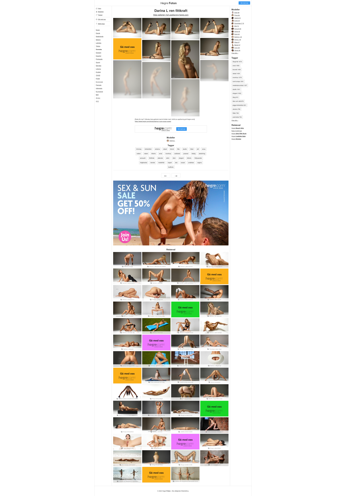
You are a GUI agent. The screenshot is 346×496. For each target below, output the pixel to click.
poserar (185, 153)
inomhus (168, 153)
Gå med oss (244, 3)
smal (160, 153)
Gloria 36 (237, 50)
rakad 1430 (236, 73)
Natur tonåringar (236, 131)
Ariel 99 (236, 13)
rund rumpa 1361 (238, 81)
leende (152, 162)
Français (98, 85)
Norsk (98, 30)
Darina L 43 (238, 37)
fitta (178, 149)
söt (198, 149)
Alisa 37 (237, 42)
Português (99, 59)
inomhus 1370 (237, 77)
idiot (174, 158)
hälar (191, 149)
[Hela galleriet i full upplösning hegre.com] (214, 70)
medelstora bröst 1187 (240, 85)
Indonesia (99, 88)
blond (172, 149)
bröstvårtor (148, 149)
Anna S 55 (237, 29)
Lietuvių (98, 69)
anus (203, 149)
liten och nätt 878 (238, 101)
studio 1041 (236, 89)
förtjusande (198, 158)
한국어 (98, 98)
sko (176, 162)
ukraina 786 (236, 109)
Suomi (98, 62)
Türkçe (98, 46)
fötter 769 (236, 113)
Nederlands (99, 36)
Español (98, 56)
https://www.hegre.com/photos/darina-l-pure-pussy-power (153, 121)
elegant (181, 158)
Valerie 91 (237, 18)
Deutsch (98, 53)
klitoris (153, 153)
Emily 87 (237, 21)
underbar (191, 162)
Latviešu (98, 43)
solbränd (177, 153)
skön (167, 158)
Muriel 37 (237, 45)
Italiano (98, 40)
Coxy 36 (237, 48)
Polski (98, 79)
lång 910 (235, 97)
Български (99, 92)
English (98, 72)
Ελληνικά (99, 82)
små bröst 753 (237, 117)
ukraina (157, 149)
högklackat (143, 162)
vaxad (183, 162)
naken (139, 153)
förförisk (151, 158)
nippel (170, 162)
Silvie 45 (237, 31)
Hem (99, 8)
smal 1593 (236, 65)
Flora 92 (237, 15)
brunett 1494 (237, 69)
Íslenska (98, 66)
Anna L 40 (237, 40)
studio (185, 149)
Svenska (99, 49)
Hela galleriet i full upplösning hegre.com (170, 14)
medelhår (161, 162)
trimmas (138, 149)
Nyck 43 (237, 34)
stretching (202, 153)
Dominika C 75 (239, 23)
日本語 (98, 75)
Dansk (98, 33)
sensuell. (143, 158)
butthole (170, 167)
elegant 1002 (237, 93)
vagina (199, 162)
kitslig (193, 153)
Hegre (168, 3)
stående (160, 158)
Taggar (100, 15)
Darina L (172, 141)
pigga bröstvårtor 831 (239, 105)
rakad (165, 149)
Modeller (101, 12)
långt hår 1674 (237, 62)
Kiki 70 (236, 26)
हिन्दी (97, 95)
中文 (97, 101)
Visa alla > (234, 53)
